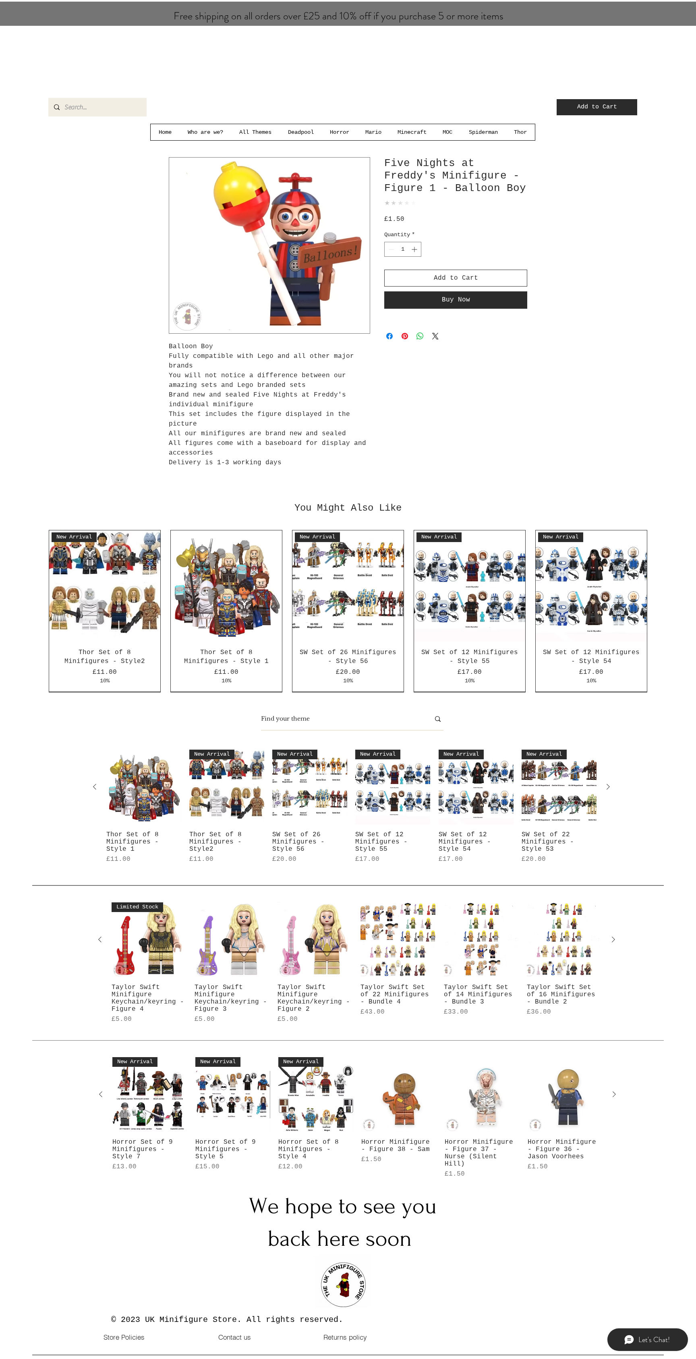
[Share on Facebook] (389, 336)
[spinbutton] (403, 249)
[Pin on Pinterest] (405, 336)
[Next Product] (608, 795)
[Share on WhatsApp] (420, 336)
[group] (348, 616)
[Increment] (415, 249)
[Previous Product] (94, 795)
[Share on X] (435, 336)
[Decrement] (390, 249)
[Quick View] (143, 795)
